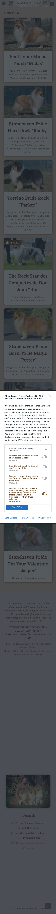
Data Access (28, 518)
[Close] (50, 396)
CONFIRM (17, 507)
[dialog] (28, 457)
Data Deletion (11, 518)
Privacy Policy (44, 518)
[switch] (44, 456)
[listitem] (28, 449)
